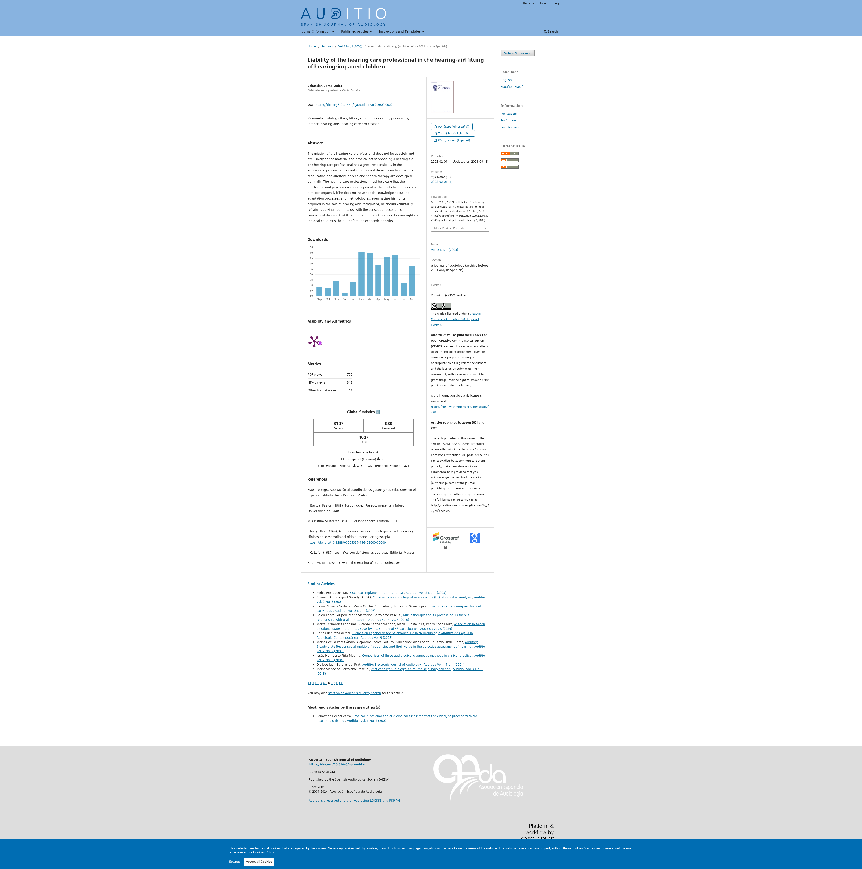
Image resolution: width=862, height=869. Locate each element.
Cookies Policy (263, 852)
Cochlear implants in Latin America (377, 592)
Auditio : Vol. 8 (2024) (436, 628)
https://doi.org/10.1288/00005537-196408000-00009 (347, 542)
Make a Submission (518, 53)
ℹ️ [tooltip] (378, 412)
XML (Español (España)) (453, 140)
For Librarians (510, 127)
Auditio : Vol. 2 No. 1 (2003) (426, 592)
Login (557, 3)
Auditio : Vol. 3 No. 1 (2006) (355, 610)
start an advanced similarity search (354, 693)
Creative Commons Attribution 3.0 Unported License (456, 319)
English (506, 80)
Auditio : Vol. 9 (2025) (376, 637)
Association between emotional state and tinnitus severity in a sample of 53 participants (401, 626)
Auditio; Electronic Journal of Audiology (392, 664)
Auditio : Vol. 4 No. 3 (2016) (388, 619)
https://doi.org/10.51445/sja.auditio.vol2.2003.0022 (354, 105)
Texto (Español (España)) (454, 133)
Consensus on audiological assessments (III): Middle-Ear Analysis (422, 597)
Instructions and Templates (400, 31)
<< (309, 683)
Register (528, 3)
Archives (327, 46)
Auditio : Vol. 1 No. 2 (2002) (367, 720)
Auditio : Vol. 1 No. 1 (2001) (444, 664)
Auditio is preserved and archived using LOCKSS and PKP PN (354, 800)
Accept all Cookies (259, 861)
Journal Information (316, 31)
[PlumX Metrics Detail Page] (314, 341)
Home (312, 46)
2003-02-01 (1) (442, 182)
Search (552, 31)
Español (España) (514, 86)
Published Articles (355, 31)
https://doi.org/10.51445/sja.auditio (337, 764)
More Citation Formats (449, 228)
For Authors (509, 120)
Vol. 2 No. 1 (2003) (350, 46)
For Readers (509, 114)
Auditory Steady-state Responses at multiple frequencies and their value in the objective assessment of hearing (397, 644)
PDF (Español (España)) (453, 127)
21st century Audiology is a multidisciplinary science (411, 669)
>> (341, 683)
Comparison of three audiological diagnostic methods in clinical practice (417, 655)
